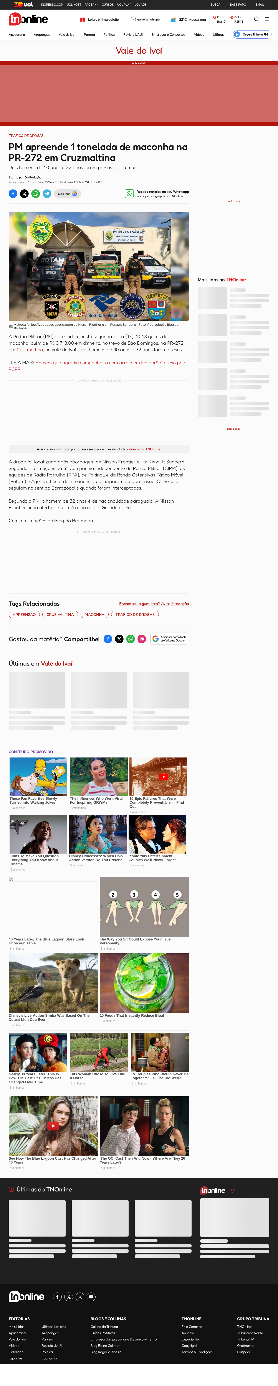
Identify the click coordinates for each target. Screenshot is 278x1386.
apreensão (24, 614)
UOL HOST (74, 4)
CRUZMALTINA (60, 614)
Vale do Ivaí (67, 34)
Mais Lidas (16, 1326)
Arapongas (42, 34)
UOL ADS (140, 4)
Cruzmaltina (30, 349)
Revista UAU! (133, 34)
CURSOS (108, 4)
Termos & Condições (197, 1352)
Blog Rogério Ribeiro (106, 1352)
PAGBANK (91, 4)
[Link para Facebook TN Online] (57, 1297)
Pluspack (244, 1352)
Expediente (190, 1339)
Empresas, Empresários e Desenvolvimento (124, 1339)
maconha (94, 614)
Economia (49, 1358)
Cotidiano (16, 1352)
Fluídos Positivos (103, 1333)
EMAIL (260, 4)
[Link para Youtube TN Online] (91, 1297)
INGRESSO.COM (52, 4)
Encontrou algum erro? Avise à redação (154, 603)
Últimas (218, 34)
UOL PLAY (124, 4)
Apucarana (17, 34)
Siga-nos (64, 193)
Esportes (15, 1358)
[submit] (256, 19)
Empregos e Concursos (168, 34)
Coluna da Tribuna (104, 1326)
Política (109, 34)
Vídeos (199, 34)
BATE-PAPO (238, 4)
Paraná (89, 34)
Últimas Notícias (54, 1326)
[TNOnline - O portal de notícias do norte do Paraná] (28, 19)
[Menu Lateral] (267, 19)
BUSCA (215, 4)
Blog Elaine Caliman (105, 1345)
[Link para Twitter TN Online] (68, 1297)
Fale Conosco (192, 1326)
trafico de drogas (135, 614)
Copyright (189, 1345)
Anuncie (188, 1333)
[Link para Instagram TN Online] (80, 1297)
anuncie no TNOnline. (144, 449)
